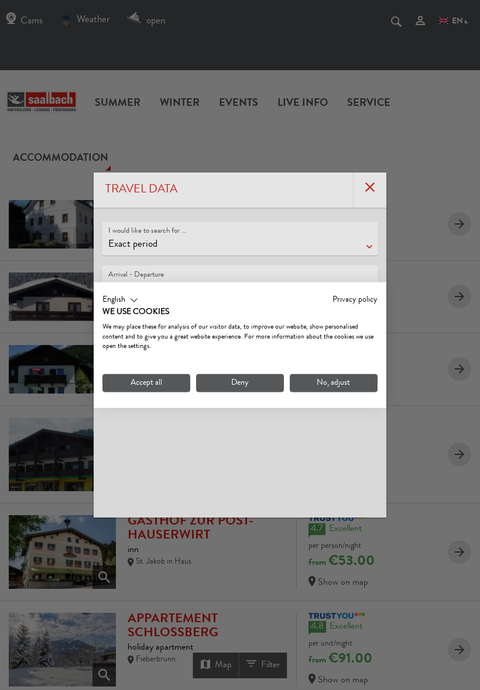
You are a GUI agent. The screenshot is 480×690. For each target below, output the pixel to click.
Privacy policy (355, 300)
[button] (120, 301)
